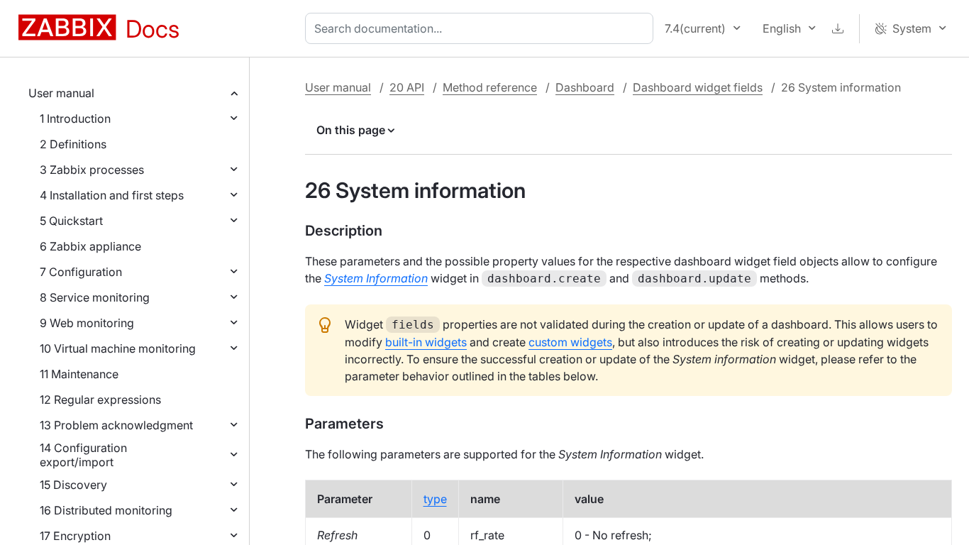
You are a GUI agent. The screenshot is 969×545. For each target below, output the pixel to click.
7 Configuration (81, 272)
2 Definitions (73, 144)
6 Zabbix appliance (90, 246)
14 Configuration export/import (83, 455)
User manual (61, 93)
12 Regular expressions (100, 399)
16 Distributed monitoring (106, 510)
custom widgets (570, 342)
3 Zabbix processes (92, 170)
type (435, 499)
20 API (406, 87)
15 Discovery (73, 485)
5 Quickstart (71, 221)
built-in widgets (426, 342)
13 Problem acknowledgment (116, 425)
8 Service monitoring (95, 297)
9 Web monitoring (87, 323)
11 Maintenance (79, 374)
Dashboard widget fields (698, 87)
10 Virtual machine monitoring (118, 348)
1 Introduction (75, 118)
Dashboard (584, 87)
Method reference (490, 87)
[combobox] (482, 28)
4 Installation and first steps (112, 195)
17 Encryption (75, 536)
